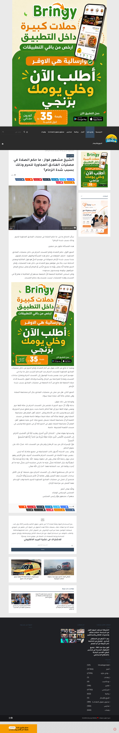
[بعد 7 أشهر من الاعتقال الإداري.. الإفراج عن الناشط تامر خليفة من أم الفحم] (64, 598)
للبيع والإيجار (97, 143)
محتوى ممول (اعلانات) (56, 132)
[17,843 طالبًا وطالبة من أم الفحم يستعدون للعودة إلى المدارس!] (20, 598)
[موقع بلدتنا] (111, 138)
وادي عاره (90, 132)
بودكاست (105, 682)
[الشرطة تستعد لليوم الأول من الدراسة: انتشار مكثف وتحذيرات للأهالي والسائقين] (80, 631)
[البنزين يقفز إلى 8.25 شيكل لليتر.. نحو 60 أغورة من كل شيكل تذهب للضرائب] (72, 636)
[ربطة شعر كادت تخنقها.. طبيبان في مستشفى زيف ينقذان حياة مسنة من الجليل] (64, 641)
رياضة (76, 132)
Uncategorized (103, 665)
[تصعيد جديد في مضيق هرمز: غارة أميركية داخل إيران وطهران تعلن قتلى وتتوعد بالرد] (64, 636)
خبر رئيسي (105, 690)
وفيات (43, 132)
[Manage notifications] (115, 729)
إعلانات (106, 678)
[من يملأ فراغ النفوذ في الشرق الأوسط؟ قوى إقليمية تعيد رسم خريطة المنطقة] (80, 636)
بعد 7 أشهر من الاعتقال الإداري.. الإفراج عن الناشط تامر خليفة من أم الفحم (65, 607)
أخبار (82, 132)
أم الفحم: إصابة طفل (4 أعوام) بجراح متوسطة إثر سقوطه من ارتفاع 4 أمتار (44, 596)
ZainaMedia (85, 718)
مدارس (69, 132)
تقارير (107, 686)
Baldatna (95, 718)
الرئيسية (99, 132)
